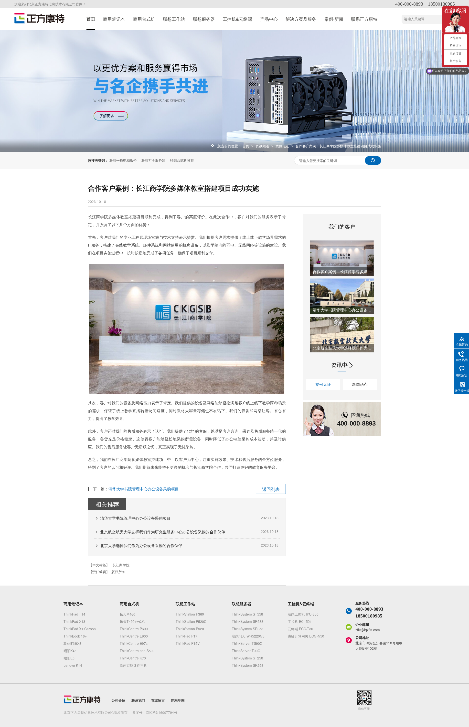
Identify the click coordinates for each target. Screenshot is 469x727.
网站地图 (178, 700)
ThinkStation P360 (190, 614)
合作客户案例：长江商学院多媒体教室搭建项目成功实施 (338, 145)
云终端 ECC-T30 (300, 628)
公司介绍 (118, 700)
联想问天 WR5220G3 (248, 636)
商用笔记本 (114, 19)
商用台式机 (144, 19)
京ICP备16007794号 (161, 712)
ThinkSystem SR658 (247, 628)
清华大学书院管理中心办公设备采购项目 (143, 489)
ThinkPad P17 (186, 636)
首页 (90, 19)
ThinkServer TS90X (247, 643)
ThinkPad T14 (74, 614)
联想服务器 (204, 19)
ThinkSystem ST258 (247, 658)
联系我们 (138, 700)
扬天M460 (127, 614)
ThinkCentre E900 (134, 636)
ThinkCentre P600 (134, 628)
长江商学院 (120, 564)
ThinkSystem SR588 (247, 621)
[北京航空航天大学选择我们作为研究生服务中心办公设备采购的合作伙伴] (342, 334)
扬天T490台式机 (132, 621)
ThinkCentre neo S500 (137, 650)
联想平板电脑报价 (123, 160)
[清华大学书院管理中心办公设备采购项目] (342, 296)
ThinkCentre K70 (133, 658)
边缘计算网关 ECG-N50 (306, 636)
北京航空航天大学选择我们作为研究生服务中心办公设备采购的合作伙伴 (162, 532)
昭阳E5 (69, 658)
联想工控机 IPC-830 (303, 614)
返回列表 (271, 489)
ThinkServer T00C (246, 650)
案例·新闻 (333, 19)
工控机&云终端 (237, 19)
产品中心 (269, 19)
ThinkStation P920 (190, 628)
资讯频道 (263, 145)
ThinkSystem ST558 (247, 614)
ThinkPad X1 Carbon (80, 628)
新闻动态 (360, 384)
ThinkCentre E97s (134, 643)
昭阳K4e (70, 650)
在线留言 (158, 700)
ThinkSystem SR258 (247, 665)
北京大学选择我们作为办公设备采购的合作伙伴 (141, 545)
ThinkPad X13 (74, 621)
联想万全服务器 (153, 160)
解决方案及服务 (301, 19)
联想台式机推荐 (182, 160)
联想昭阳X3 (72, 643)
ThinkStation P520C (191, 621)
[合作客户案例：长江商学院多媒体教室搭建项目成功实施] (342, 258)
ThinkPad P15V (188, 643)
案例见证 (283, 145)
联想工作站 (174, 19)
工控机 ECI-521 (300, 621)
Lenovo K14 (73, 665)
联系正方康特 (364, 19)
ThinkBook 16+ (75, 636)
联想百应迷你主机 (133, 665)
